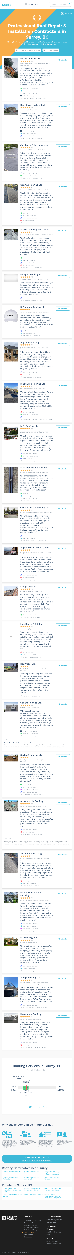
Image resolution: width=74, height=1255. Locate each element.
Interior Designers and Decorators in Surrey (32, 1189)
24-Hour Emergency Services (29, 50)
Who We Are (28, 1235)
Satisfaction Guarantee (32, 1220)
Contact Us (28, 1237)
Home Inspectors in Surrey (33, 1194)
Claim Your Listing (30, 1230)
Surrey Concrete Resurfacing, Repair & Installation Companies (53, 1196)
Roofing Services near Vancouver (52, 1178)
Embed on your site (38, 1107)
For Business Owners (31, 1227)
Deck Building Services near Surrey (13, 1195)
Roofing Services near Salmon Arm (31, 1172)
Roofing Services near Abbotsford (31, 1178)
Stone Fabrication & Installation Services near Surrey (12, 1190)
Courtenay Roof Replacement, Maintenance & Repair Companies (54, 1172)
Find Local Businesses (32, 1223)
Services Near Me (30, 1225)
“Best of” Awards (30, 1232)
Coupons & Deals (52, 50)
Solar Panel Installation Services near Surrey (53, 1189)
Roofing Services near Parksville (11, 1178)
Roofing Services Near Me (12, 1171)
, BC (29, 1185)
